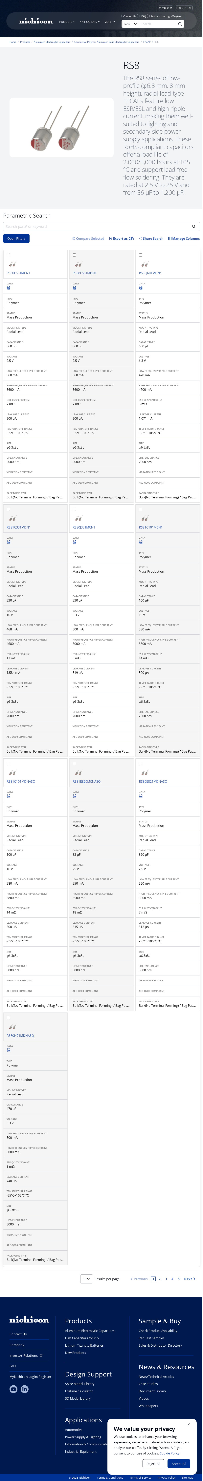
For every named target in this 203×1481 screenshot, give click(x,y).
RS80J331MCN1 (84, 527)
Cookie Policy (169, 1453)
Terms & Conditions (110, 1477)
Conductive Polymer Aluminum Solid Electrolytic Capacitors (106, 42)
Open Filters (16, 238)
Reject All (153, 1464)
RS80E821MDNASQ (153, 781)
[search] (101, 226)
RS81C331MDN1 (19, 527)
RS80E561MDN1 (85, 273)
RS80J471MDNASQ (20, 1036)
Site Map (187, 1477)
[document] (152, 1446)
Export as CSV (123, 239)
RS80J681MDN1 (150, 273)
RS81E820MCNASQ (87, 781)
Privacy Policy (166, 1477)
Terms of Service (140, 1477)
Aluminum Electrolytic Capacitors (52, 42)
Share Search (153, 239)
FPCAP (146, 42)
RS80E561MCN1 (18, 273)
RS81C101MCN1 (151, 527)
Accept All (179, 1464)
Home (13, 42)
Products (25, 42)
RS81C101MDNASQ (21, 781)
